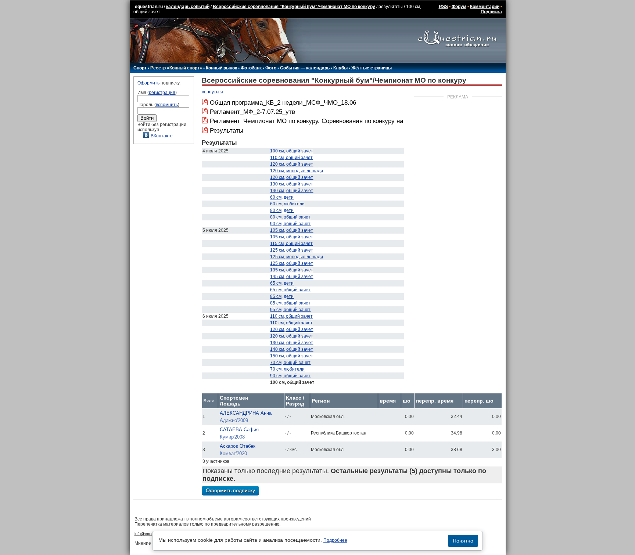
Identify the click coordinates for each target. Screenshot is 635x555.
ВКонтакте (162, 135)
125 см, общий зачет (291, 250)
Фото (270, 68)
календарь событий (187, 6)
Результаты (226, 130)
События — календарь (305, 68)
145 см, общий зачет (291, 276)
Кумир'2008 (232, 437)
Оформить (148, 83)
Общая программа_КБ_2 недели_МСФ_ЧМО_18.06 (283, 102)
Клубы (340, 68)
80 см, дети (282, 210)
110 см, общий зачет (291, 157)
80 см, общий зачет (290, 217)
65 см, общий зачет (290, 289)
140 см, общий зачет (291, 190)
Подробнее (335, 540)
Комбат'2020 (233, 453)
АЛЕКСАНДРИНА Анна (246, 413)
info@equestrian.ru (151, 533)
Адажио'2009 (234, 420)
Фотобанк (251, 68)
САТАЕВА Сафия (239, 429)
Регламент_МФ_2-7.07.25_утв (252, 111)
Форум (459, 6)
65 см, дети (282, 283)
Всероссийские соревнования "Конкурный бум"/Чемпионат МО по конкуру (294, 6)
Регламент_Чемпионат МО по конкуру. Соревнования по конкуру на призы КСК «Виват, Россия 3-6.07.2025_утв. (370, 121)
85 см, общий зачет (290, 303)
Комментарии (484, 6)
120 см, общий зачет (291, 164)
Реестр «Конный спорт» (176, 68)
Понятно (463, 541)
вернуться (212, 91)
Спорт (140, 68)
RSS (443, 6)
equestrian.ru (149, 6)
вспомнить (167, 104)
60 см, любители (287, 203)
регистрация (162, 92)
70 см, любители (287, 369)
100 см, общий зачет (291, 151)
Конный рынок (221, 68)
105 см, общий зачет (291, 230)
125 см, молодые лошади (296, 256)
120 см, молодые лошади (296, 170)
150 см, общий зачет (291, 355)
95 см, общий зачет (290, 309)
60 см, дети (282, 197)
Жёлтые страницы (371, 68)
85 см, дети (282, 296)
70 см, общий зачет (290, 362)
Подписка (491, 11)
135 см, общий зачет (291, 270)
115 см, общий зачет (291, 243)
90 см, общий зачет (290, 223)
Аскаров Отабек (237, 446)
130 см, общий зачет (291, 184)
